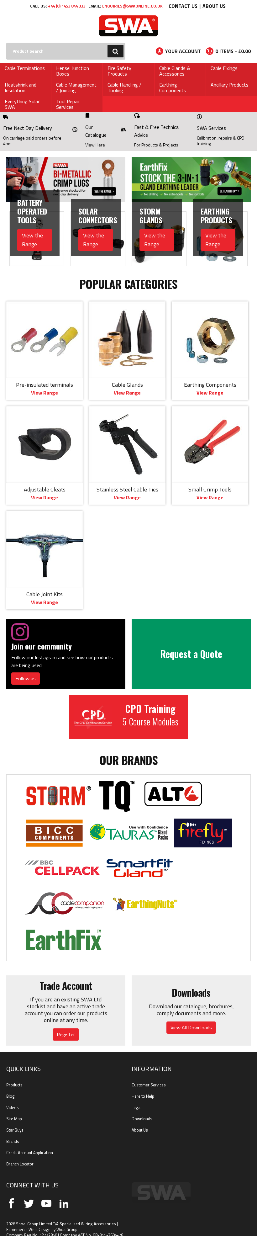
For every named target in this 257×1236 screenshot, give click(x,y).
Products (14, 1077)
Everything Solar (22, 101)
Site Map (14, 1111)
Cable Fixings (224, 68)
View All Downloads (191, 1019)
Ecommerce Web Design (28, 1221)
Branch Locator (20, 1156)
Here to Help (143, 1088)
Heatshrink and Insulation (20, 87)
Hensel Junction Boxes (72, 70)
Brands (12, 1133)
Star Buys (15, 1122)
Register (66, 1026)
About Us (214, 6)
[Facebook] (11, 1196)
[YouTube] (46, 1196)
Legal (136, 1099)
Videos (12, 1099)
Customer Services (149, 1077)
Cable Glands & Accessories (174, 70)
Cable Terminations (25, 68)
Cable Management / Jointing (76, 87)
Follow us (25, 670)
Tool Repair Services (68, 104)
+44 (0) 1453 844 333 (66, 6)
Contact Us (183, 6)
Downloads (142, 1111)
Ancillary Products (230, 84)
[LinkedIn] (64, 1196)
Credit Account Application (29, 1145)
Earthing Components (172, 87)
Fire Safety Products (119, 70)
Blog (10, 1088)
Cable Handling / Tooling (124, 87)
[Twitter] (29, 1196)
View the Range (32, 232)
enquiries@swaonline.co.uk (132, 6)
